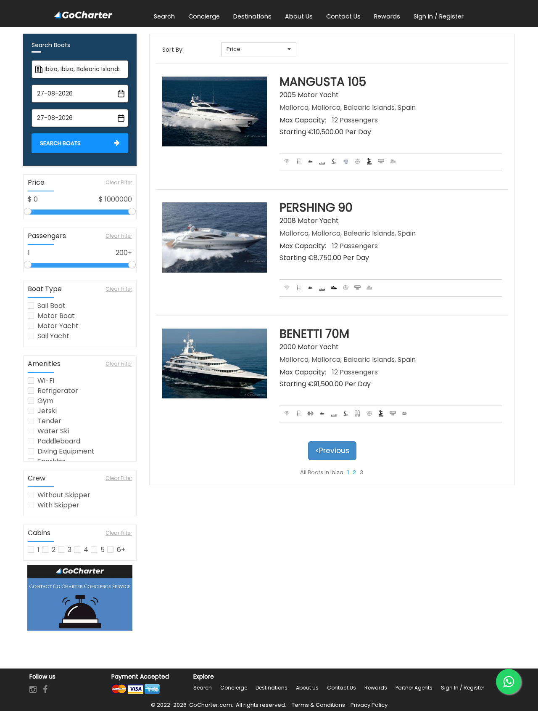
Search (202, 687)
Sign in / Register (462, 687)
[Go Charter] (83, 15)
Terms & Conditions (318, 705)
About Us (307, 687)
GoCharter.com (210, 705)
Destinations (271, 687)
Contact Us (341, 687)
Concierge (233, 687)
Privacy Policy (369, 705)
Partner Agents (414, 687)
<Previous (332, 451)
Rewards (375, 687)
